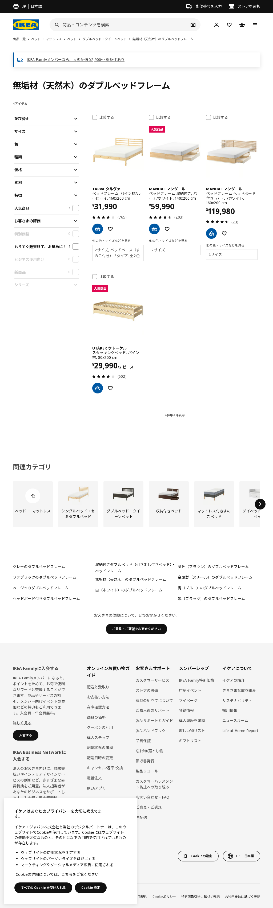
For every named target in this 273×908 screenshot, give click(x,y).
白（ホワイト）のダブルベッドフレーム (128, 590)
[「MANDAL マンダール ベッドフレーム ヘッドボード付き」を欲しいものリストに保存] (224, 233)
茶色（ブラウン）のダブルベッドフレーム (213, 566)
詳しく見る (22, 722)
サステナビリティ (237, 700)
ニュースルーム (235, 720)
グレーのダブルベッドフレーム (39, 566)
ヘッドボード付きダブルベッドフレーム (46, 598)
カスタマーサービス (152, 680)
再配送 (141, 817)
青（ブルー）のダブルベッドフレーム (209, 587)
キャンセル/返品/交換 (105, 767)
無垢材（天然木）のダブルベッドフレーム (130, 579)
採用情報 (229, 710)
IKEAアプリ (96, 788)
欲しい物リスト (192, 730)
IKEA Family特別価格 (196, 680)
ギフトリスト (190, 740)
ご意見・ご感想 (149, 807)
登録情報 (186, 710)
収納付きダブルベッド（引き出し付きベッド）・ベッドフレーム (135, 567)
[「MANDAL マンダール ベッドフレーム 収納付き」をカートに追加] (154, 229)
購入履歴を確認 (192, 720)
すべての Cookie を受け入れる (43, 887)
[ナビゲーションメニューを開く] (255, 24)
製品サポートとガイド (154, 720)
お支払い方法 (98, 697)
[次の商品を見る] (260, 504)
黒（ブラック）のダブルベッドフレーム (211, 598)
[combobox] (119, 24)
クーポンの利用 (100, 727)
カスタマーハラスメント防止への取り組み (154, 784)
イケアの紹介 (233, 680)
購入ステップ (98, 737)
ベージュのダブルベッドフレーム (41, 587)
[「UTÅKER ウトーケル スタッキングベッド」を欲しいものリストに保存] (110, 388)
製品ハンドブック (151, 730)
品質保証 (143, 740)
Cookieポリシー (164, 896)
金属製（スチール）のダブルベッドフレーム (215, 577)
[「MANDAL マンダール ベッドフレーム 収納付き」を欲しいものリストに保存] (167, 229)
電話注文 (94, 777)
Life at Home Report (240, 730)
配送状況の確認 (100, 747)
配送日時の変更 (100, 757)
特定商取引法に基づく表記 (200, 896)
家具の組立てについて (154, 700)
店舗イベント (190, 690)
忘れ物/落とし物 (149, 750)
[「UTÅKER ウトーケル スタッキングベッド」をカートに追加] (97, 388)
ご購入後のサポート (152, 710)
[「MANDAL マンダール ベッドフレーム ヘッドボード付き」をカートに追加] (211, 233)
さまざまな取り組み (239, 690)
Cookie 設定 (90, 887)
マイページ (188, 700)
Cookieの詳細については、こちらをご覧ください (57, 874)
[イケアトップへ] (26, 24)
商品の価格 (96, 717)
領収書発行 (145, 760)
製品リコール (147, 771)
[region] (70, 851)
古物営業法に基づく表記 (242, 896)
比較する (106, 117)
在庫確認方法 (98, 707)
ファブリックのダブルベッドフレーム (44, 577)
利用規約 (140, 896)
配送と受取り (98, 686)
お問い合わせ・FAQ (152, 797)
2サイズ (158, 249)
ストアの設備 (147, 690)
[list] (136, 504)
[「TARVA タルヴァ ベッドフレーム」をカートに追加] (97, 229)
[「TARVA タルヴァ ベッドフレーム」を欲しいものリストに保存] (110, 229)
